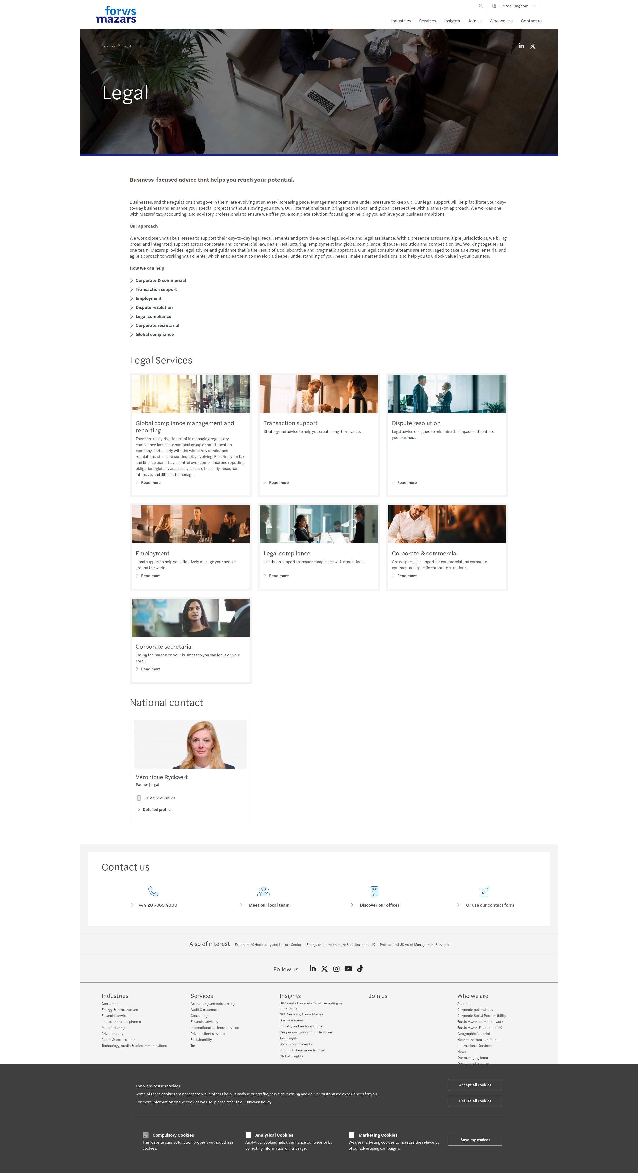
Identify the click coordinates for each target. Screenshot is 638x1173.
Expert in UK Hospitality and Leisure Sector (268, 944)
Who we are (501, 20)
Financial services (115, 1015)
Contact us (531, 20)
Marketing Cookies (378, 1135)
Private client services (208, 1033)
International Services (474, 1045)
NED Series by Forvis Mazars (301, 1013)
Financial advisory (204, 1021)
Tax (193, 1045)
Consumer (110, 1003)
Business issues (292, 1019)
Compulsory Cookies (173, 1135)
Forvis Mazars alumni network (480, 1021)
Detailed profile (157, 809)
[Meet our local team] (264, 897)
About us (464, 1003)
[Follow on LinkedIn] (312, 968)
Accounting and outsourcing (213, 1003)
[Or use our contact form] (485, 897)
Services (427, 20)
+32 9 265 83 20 (159, 798)
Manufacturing (113, 1027)
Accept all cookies (475, 1085)
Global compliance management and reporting (185, 426)
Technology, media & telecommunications (134, 1045)
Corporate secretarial (157, 325)
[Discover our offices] (374, 897)
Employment (149, 298)
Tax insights (289, 1037)
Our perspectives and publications (306, 1031)
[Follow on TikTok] (360, 968)
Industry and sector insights (301, 1025)
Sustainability (201, 1039)
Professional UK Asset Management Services (414, 944)
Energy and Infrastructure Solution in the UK (340, 944)
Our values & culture (473, 1063)
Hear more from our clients (478, 1039)
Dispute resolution (154, 307)
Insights (452, 20)
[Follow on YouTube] (348, 968)
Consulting (199, 1015)
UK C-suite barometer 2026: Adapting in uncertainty (311, 1005)
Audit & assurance (205, 1009)
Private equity (112, 1033)
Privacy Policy (259, 1102)
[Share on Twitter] (532, 45)
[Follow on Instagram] (336, 968)
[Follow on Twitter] (324, 968)
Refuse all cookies (475, 1101)
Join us (475, 20)
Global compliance (155, 334)
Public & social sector (118, 1039)
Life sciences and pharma (121, 1021)
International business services (215, 1027)
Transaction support (156, 289)
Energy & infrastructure (120, 1009)
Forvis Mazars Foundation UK (479, 1027)
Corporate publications (475, 1009)
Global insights (291, 1055)
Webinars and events (296, 1043)
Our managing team (472, 1057)
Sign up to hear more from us (302, 1049)
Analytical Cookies (274, 1135)
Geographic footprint (473, 1033)
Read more (151, 482)
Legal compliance (153, 316)
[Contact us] (153, 897)
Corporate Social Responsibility (481, 1015)
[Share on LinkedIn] (521, 45)
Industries (401, 20)
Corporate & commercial (161, 280)
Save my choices (475, 1139)
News (461, 1051)
